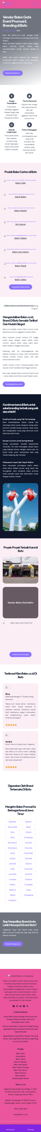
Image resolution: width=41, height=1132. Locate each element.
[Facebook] (14, 1006)
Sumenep (28, 874)
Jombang (12, 863)
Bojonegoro (12, 843)
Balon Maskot (20, 210)
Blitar (13, 837)
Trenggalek (28, 884)
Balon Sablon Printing (20, 1067)
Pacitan (28, 832)
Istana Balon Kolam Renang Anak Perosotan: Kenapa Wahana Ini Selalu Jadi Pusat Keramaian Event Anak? (20, 1019)
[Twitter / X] (27, 1006)
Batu (12, 832)
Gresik (12, 853)
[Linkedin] (20, 1006)
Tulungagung (28, 895)
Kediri (12, 869)
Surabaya (28, 879)
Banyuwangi (12, 827)
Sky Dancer (20, 224)
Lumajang (12, 879)
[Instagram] (17, 1006)
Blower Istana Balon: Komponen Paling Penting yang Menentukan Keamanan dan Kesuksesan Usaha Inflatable (20, 1029)
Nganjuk (28, 822)
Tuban (28, 890)
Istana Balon (20, 197)
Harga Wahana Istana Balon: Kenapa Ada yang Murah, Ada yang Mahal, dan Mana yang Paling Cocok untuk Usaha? (20, 1039)
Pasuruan (28, 843)
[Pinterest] (24, 1006)
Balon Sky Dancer (20, 1070)
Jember (12, 858)
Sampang (28, 858)
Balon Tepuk (20, 266)
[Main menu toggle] (35, 4)
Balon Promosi (20, 1073)
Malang (12, 895)
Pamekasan (28, 837)
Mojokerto (13, 900)
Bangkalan (12, 822)
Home (5, 31)
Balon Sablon (20, 238)
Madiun (12, 884)
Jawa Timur (12, 31)
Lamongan (13, 874)
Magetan (12, 890)
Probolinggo (28, 853)
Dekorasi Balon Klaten (20, 1078)
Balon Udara (20, 279)
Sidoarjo (28, 863)
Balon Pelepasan (20, 1062)
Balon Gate (20, 183)
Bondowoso (12, 848)
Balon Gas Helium (20, 252)
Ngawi (28, 827)
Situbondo (28, 869)
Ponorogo (28, 848)
